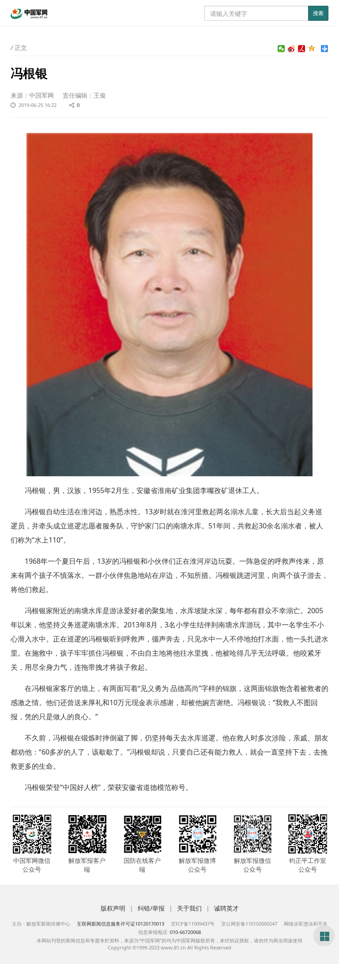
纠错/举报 (151, 908)
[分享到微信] (281, 48)
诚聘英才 (226, 908)
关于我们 (189, 908)
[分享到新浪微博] (291, 48)
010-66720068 (185, 932)
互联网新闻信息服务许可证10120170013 (120, 923)
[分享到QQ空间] (312, 48)
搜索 (318, 13)
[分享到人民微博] (301, 48)
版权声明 (113, 908)
